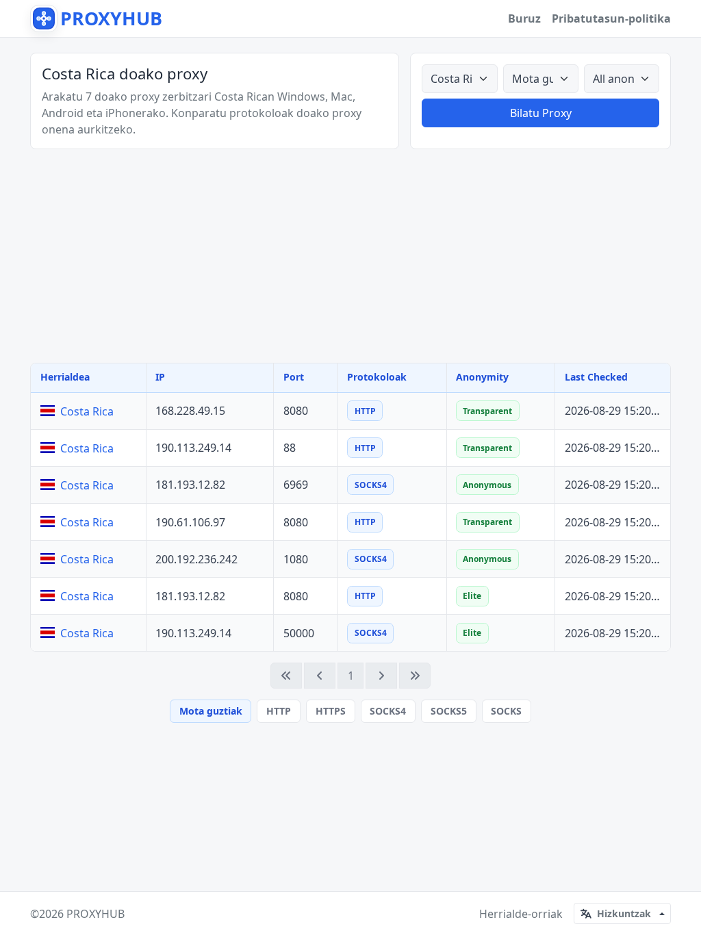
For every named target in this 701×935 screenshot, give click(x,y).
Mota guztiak (210, 710)
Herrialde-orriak (521, 913)
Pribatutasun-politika (611, 18)
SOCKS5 (449, 710)
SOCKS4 (388, 710)
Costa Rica (87, 411)
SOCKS (506, 710)
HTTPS (331, 710)
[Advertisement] (350, 256)
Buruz (524, 18)
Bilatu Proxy (541, 112)
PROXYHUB (95, 913)
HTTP (278, 710)
